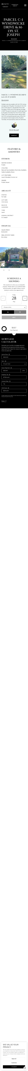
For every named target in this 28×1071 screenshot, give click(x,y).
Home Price (4, 354)
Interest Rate (5, 381)
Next (9, 270)
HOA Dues (4, 388)
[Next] (25, 298)
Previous (4, 270)
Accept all (14, 1066)
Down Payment (5, 368)
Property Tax (4, 374)
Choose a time (7, 307)
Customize (14, 1062)
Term (2, 361)
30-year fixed (6, 364)
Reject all (14, 1058)
